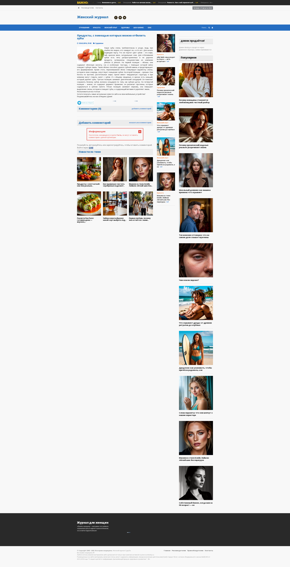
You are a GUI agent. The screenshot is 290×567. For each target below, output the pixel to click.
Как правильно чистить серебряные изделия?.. (114, 185)
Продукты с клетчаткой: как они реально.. (88, 185)
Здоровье (125, 27)
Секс (149, 27)
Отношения (127, 3)
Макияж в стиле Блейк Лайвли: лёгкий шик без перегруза (163, 199)
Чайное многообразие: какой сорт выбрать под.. (114, 219)
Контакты (99, 8)
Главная (167, 551)
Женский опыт (162, 123)
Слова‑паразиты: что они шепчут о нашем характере (196, 414)
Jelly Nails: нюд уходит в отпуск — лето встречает (166, 59)
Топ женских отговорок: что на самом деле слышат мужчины (194, 236)
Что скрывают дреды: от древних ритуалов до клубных (166, 127)
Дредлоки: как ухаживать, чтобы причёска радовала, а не (166, 163)
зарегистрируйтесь (115, 145)
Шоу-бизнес (138, 27)
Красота (96, 27)
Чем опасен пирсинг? (189, 280)
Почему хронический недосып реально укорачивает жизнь (165, 92)
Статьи (97, 3)
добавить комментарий (141, 109)
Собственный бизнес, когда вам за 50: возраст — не (195, 504)
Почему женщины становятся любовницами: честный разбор (194, 101)
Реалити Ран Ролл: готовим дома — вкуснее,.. (85, 220)
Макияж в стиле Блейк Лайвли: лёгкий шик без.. (140, 185)
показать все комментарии (140, 123)
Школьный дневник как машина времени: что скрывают (194, 191)
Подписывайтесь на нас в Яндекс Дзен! (95, 96)
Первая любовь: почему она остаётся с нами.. (140, 219)
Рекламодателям (87, 8)
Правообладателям (195, 551)
